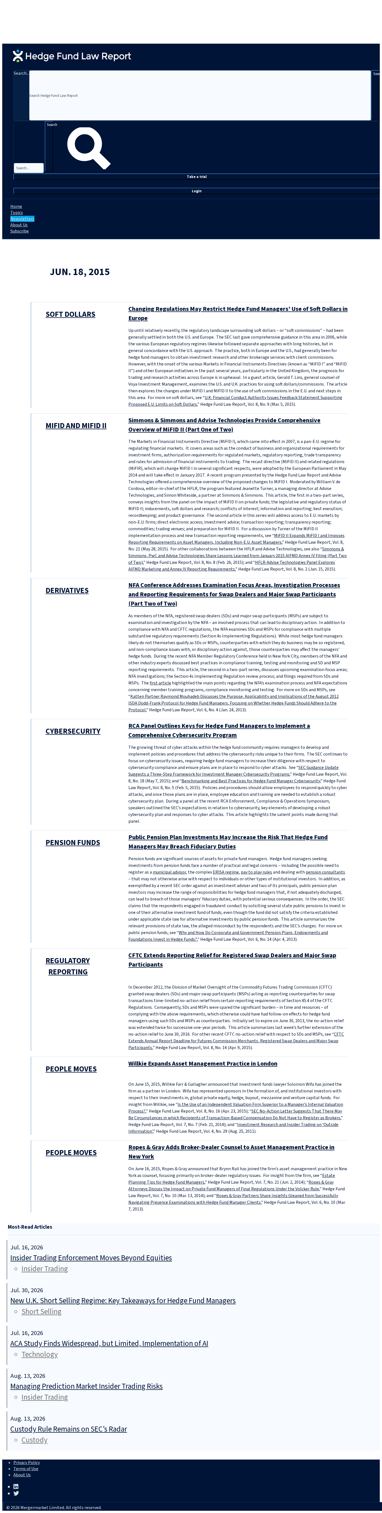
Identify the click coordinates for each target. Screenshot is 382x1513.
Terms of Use (25, 1469)
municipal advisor (169, 872)
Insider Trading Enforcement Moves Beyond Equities (91, 1257)
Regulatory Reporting (68, 966)
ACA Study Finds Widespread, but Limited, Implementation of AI (109, 1343)
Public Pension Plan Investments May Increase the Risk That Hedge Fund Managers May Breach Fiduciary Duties (228, 842)
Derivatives (67, 590)
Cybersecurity (73, 731)
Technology (40, 1354)
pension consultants (325, 872)
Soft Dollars (70, 314)
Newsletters (22, 219)
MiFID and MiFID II (76, 425)
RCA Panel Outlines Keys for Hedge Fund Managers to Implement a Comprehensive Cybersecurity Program (219, 730)
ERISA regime (226, 872)
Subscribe (19, 231)
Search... (21, 73)
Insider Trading (45, 1268)
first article (160, 683)
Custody (35, 1440)
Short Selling (42, 1311)
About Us (19, 225)
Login (197, 191)
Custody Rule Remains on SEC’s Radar (68, 1429)
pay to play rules (256, 872)
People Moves (71, 1069)
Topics (16, 213)
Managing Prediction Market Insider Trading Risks (86, 1386)
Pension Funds (73, 842)
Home (16, 206)
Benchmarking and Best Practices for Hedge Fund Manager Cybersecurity (250, 781)
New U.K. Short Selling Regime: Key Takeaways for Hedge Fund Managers (123, 1300)
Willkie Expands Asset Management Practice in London (202, 1063)
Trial (197, 176)
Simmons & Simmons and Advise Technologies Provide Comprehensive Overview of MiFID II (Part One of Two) (224, 425)
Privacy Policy (26, 1463)
